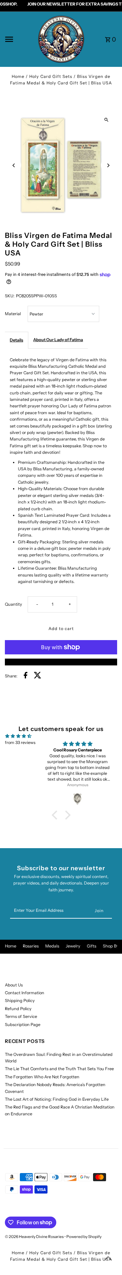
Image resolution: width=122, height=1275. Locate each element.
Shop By (111, 946)
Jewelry (73, 946)
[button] (56, 815)
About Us (14, 985)
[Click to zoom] (106, 120)
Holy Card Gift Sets (50, 76)
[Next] (108, 165)
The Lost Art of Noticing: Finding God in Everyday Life (57, 1099)
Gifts (91, 946)
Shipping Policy (20, 1000)
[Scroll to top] (108, 1258)
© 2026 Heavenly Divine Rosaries (34, 1236)
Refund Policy (18, 1008)
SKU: (9, 295)
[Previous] (14, 165)
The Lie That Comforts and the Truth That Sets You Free (59, 1068)
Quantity (13, 604)
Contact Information (24, 992)
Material (13, 313)
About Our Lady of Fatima (58, 339)
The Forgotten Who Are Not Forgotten (42, 1076)
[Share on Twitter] (37, 676)
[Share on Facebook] (25, 676)
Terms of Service (21, 1016)
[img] (18, 736)
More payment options (61, 661)
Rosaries (31, 946)
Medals (52, 946)
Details (16, 340)
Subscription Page (22, 1024)
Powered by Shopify (84, 1236)
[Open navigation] (19, 39)
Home (18, 76)
